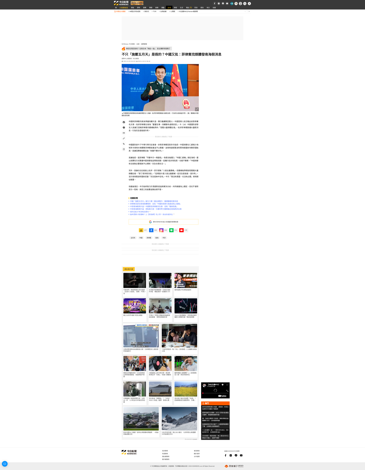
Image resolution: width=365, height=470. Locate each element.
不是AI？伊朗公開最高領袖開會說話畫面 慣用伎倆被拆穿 (159, 316)
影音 (196, 7)
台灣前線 (163, 11)
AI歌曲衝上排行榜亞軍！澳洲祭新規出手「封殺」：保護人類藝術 (160, 374)
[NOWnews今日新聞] (121, 3)
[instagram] (218, 3)
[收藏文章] (124, 149)
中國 (140, 238)
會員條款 (197, 450)
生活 (181, 7)
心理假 (173, 11)
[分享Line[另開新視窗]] (124, 127)
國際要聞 (144, 44)
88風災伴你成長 (135, 11)
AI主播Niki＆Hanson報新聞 (188, 11)
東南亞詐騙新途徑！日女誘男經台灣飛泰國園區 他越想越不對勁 (134, 374)
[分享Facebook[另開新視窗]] (124, 122)
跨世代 (146, 11)
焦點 (132, 7)
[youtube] (227, 3)
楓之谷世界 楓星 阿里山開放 (132, 315)
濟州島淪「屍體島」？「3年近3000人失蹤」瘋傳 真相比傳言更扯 (160, 399)
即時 (138, 7)
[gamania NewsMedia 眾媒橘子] (233, 466)
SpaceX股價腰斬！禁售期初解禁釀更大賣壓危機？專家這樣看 (186, 316)
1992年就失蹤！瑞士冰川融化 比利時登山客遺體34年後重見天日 (179, 433)
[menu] (116, 7)
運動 (162, 7)
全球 (169, 7)
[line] (223, 3)
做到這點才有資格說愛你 (183, 290)
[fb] (214, 3)
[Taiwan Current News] (231, 3)
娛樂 (156, 7)
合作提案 (197, 456)
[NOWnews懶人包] (236, 3)
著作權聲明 (165, 459)
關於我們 (197, 453)
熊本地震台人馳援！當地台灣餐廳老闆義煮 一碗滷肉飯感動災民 (140, 433)
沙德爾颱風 (123, 7)
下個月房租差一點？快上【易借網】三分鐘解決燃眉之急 (179, 350)
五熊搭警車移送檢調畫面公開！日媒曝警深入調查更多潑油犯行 (140, 350)
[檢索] (244, 3)
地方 (208, 7)
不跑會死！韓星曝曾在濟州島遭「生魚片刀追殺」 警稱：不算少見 (134, 291)
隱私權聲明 (165, 456)
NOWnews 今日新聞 (128, 44)
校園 (214, 7)
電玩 (187, 7)
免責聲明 (165, 453)
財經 (175, 7)
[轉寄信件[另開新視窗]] (124, 133)
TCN (154, 11)
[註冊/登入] (249, 3)
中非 (164, 238)
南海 (156, 238)
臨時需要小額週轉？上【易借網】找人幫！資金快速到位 (186, 374)
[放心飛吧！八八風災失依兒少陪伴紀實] (137, 3)
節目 (202, 7)
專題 (150, 7)
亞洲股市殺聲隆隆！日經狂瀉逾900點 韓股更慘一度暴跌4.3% (159, 290)
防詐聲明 (165, 450)
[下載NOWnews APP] (240, 3)
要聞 (144, 7)
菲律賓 (149, 238)
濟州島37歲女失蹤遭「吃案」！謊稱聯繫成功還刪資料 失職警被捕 (185, 399)
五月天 (133, 238)
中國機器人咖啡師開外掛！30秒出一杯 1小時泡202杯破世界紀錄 (134, 400)
